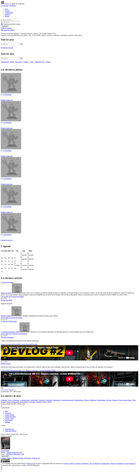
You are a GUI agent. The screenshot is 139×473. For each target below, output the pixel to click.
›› (15, 390)
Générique (49, 400)
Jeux (6, 9)
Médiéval (93, 400)
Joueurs (7, 11)
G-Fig (7, 4)
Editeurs (7, 422)
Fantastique (34, 400)
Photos (7, 16)
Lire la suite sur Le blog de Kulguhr (12, 296)
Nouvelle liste (9, 429)
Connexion (4, 5)
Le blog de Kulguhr (7, 282)
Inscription (12, 5)
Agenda (7, 14)
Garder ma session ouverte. (12, 24)
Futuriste (42, 400)
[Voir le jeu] (5, 449)
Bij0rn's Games (6, 363)
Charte (9, 458)
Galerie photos (9, 415)
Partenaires (27, 458)
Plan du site (36, 458)
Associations (9, 12)
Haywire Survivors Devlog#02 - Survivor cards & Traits (19, 344)
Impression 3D (39, 62)
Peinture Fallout (6, 316)
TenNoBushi (7, 94)
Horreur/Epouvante (67, 400)
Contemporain (25, 400)
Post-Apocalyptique (125, 400)
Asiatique (16, 400)
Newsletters (8, 420)
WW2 (49, 402)
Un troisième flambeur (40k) (10, 332)
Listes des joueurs (10, 431)
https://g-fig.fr (31, 463)
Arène (10, 400)
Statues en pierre (6, 293)
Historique (56, 400)
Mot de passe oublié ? (8, 30)
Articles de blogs (10, 416)
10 (12, 390)
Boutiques (18, 62)
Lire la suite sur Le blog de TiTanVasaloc (14, 334)
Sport (9, 402)
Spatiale (3, 402)
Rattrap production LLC (14, 452)
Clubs (31, 62)
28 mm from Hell (6, 300)
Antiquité (4, 400)
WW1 (45, 402)
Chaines (25, 62)
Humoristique (79, 400)
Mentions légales (17, 458)
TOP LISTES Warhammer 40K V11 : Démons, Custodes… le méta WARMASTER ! (28, 370)
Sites (6, 411)
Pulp (134, 400)
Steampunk (15, 402)
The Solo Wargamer (7, 337)
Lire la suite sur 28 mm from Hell (11, 318)
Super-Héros (24, 402)
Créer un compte (6, 28)
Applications (5, 62)
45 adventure (5, 450)
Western (39, 402)
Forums (48, 62)
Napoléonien (101, 400)
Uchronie (32, 402)
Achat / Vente (9, 418)
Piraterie (115, 400)
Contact (3, 458)
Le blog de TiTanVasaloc (9, 321)
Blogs (12, 62)
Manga (87, 400)
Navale (109, 400)
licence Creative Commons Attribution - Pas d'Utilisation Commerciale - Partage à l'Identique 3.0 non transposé (100, 463)
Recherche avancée (7, 48)
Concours (8, 413)
